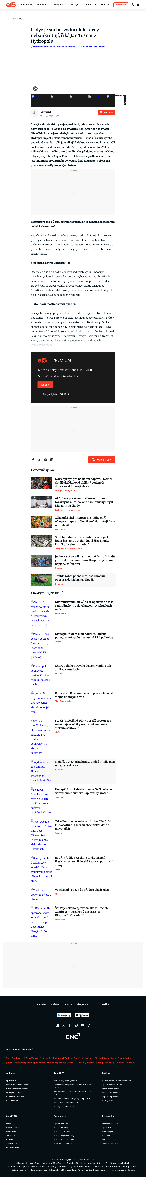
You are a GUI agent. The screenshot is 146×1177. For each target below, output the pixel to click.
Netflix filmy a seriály (63, 1143)
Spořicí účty (107, 1127)
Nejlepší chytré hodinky (64, 1135)
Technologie (60, 1116)
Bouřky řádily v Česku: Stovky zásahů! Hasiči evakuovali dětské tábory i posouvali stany (84, 861)
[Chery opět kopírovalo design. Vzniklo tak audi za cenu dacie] (41, 675)
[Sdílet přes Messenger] (45, 460)
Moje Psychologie (15, 1058)
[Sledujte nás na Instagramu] (76, 1025)
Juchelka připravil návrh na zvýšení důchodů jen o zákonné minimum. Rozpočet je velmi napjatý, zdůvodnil (85, 560)
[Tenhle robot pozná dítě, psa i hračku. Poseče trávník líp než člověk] (41, 580)
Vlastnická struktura (38, 1170)
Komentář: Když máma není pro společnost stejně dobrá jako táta (84, 695)
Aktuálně (11, 1073)
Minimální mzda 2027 (111, 1139)
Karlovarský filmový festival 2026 (68, 1080)
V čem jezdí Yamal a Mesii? (17, 1088)
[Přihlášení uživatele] (132, 4)
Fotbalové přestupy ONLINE (61, 1062)
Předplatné (82, 1004)
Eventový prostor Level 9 (89, 1062)
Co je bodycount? (13, 1100)
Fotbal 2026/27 (12, 1127)
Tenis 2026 (10, 1135)
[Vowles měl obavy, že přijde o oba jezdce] (41, 895)
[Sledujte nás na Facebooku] (70, 1025)
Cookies (133, 1166)
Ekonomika (43, 4)
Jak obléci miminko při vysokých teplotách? (72, 1098)
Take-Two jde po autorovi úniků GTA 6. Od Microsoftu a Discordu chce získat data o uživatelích (83, 825)
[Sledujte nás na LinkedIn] (57, 1025)
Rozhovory (17, 18)
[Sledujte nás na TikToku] (88, 1025)
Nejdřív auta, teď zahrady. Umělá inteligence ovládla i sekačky (85, 763)
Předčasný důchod (110, 1123)
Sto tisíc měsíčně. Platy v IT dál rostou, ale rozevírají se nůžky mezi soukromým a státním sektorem (83, 724)
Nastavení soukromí (19, 1170)
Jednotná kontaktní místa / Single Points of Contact (70, 1170)
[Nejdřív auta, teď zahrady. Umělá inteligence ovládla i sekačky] (41, 771)
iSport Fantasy (65, 1058)
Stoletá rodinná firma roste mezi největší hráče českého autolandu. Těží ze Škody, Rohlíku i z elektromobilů (82, 540)
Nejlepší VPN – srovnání (64, 1139)
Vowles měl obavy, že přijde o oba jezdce (82, 889)
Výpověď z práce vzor (111, 1096)
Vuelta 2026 (132, 1062)
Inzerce (68, 1004)
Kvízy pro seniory (13, 1092)
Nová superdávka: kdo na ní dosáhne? (118, 1080)
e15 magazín (90, 4)
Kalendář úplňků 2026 (15, 1096)
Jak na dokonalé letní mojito (66, 1102)
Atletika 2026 (11, 1143)
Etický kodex (100, 1170)
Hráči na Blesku (48, 1058)
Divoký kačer (107, 1100)
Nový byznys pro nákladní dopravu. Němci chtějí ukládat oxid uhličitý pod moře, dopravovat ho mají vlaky (83, 482)
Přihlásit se (66, 394)
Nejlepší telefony (61, 1127)
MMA (8, 1123)
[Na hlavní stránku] (11, 4)
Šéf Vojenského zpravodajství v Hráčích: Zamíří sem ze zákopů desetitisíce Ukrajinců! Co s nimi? (82, 911)
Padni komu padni (110, 1092)
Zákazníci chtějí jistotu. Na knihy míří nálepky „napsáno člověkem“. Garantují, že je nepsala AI (85, 521)
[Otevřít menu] (138, 4)
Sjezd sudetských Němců (112, 1084)
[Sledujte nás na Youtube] (82, 1025)
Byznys (74, 4)
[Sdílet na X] (39, 460)
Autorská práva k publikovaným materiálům (27, 1166)
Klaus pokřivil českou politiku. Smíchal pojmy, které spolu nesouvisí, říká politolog (84, 635)
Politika (106, 1073)
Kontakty (41, 1004)
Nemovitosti (109, 1058)
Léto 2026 (59, 1073)
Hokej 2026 (11, 1131)
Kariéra (105, 1004)
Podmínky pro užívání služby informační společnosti (70, 1166)
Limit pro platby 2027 (111, 1131)
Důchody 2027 (108, 1135)
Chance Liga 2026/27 (113, 1062)
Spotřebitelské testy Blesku (88, 1058)
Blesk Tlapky (32, 1058)
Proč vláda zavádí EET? (111, 1088)
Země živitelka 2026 (110, 1143)
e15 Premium (25, 4)
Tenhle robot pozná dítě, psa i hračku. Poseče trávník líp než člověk (80, 577)
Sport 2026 (11, 1116)
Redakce (55, 1004)
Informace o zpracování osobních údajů (110, 1166)
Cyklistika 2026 (12, 1147)
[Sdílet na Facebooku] (33, 460)
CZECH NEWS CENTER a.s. (83, 1159)
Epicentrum (11, 1080)
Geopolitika (60, 4)
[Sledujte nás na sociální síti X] (63, 1025)
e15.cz (6, 18)
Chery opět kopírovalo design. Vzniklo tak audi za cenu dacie (83, 667)
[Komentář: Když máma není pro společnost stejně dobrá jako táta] (41, 702)
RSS (94, 1004)
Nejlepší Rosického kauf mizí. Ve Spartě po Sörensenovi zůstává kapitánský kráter (83, 791)
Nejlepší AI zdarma (62, 1131)
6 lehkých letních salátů (64, 1106)
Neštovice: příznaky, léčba (17, 1084)
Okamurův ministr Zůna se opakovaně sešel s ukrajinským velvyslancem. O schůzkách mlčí (84, 605)
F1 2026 (9, 1139)
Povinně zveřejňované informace (121, 1170)
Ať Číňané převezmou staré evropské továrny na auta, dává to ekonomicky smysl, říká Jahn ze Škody (84, 502)
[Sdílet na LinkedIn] (52, 460)
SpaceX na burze (61, 1123)
